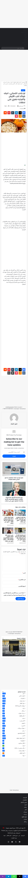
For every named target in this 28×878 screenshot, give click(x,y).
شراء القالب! (14, 838)
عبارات (25, 44)
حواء (24, 755)
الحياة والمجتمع (21, 733)
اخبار (26, 37)
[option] (14, 647)
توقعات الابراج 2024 (20, 705)
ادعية (26, 34)
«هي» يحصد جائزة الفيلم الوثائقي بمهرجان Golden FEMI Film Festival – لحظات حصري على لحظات (8, 538)
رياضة (25, 35)
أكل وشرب (22, 720)
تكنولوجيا (23, 740)
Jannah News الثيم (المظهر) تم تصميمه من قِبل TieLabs (14, 830)
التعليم (23, 723)
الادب (23, 735)
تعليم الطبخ (24, 42)
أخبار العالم (22, 753)
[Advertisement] (14, 14)
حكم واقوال (22, 715)
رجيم (23, 730)
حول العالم (22, 703)
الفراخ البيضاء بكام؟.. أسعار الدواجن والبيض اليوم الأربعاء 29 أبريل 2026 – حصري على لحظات (8, 520)
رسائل (25, 46)
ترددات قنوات (21, 713)
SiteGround (10, 833)
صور (24, 693)
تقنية (24, 745)
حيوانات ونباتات (21, 728)
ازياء (24, 708)
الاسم (24, 573)
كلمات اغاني (22, 696)
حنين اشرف (21, 106)
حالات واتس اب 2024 (20, 748)
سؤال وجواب (22, 750)
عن (19, 835)
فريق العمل (14, 835)
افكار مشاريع (22, 743)
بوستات (25, 39)
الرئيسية (25, 28)
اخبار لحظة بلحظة (17, 82)
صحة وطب (22, 700)
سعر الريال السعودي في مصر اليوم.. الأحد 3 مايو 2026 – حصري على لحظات (20, 519)
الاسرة (23, 725)
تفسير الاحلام (24, 32)
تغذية (23, 718)
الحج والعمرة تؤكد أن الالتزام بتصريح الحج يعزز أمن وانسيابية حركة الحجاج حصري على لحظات (20, 538)
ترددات (25, 40)
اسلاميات (25, 30)
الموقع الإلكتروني (22, 586)
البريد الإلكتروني (22, 579)
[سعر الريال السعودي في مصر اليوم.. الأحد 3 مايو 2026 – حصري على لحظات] (20, 513)
